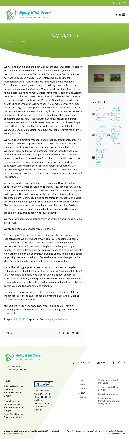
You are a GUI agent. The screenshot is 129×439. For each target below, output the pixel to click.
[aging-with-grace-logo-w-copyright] (28, 9)
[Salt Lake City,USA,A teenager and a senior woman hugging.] (108, 135)
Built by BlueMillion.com (14, 433)
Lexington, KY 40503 (16, 369)
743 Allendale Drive (16, 366)
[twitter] (119, 3)
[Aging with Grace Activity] (93, 157)
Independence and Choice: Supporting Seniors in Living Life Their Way (116, 114)
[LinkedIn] (68, 333)
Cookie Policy (52, 431)
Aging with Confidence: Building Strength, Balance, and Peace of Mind (101, 157)
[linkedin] (124, 3)
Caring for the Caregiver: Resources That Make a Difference (101, 114)
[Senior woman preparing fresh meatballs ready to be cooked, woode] (108, 114)
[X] (63, 333)
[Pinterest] (73, 333)
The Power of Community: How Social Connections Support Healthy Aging (101, 135)
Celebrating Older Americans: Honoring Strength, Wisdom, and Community (115, 135)
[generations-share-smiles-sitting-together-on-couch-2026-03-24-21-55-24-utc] (93, 114)
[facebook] (113, 3)
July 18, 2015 (21, 319)
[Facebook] (59, 333)
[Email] (77, 333)
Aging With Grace (57, 319)
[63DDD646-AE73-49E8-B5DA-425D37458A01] (93, 135)
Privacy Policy (40, 431)
